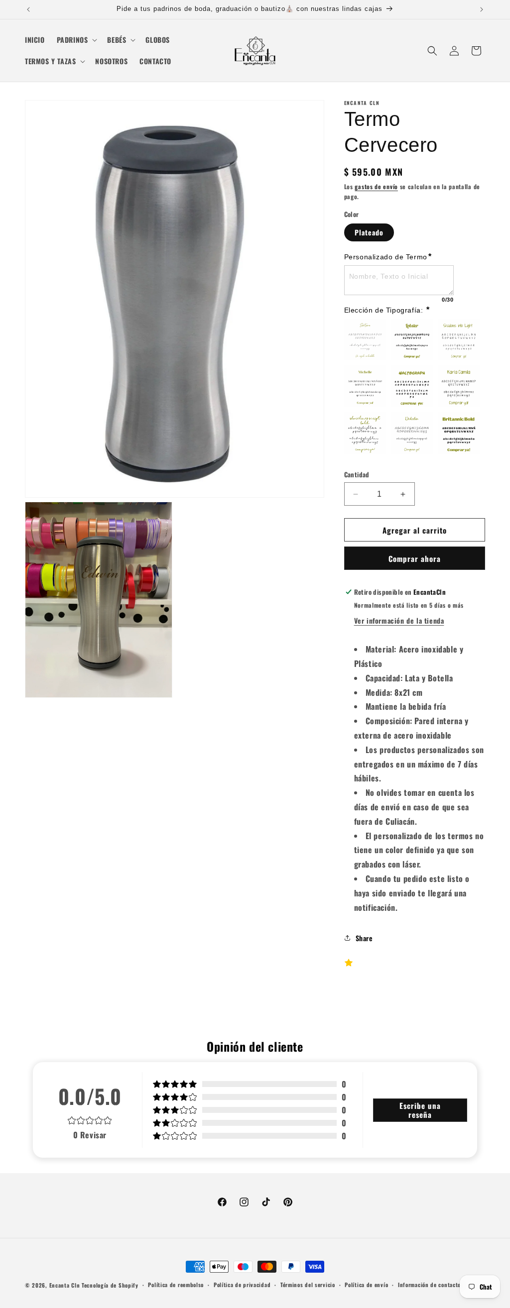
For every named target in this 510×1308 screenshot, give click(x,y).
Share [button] (364, 938)
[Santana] (365, 339)
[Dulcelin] (412, 433)
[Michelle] (365, 386)
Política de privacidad (242, 1285)
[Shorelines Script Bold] (365, 433)
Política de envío (366, 1285)
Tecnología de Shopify (110, 1285)
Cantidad (357, 474)
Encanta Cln (64, 1285)
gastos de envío (376, 186)
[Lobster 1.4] (412, 339)
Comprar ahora (414, 558)
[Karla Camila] (459, 386)
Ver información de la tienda (399, 620)
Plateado (369, 232)
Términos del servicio (307, 1285)
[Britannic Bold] (459, 433)
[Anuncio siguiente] (482, 9)
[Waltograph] (412, 386)
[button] (76, 39)
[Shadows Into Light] (459, 339)
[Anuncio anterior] (28, 9)
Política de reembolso (176, 1285)
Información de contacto (429, 1285)
